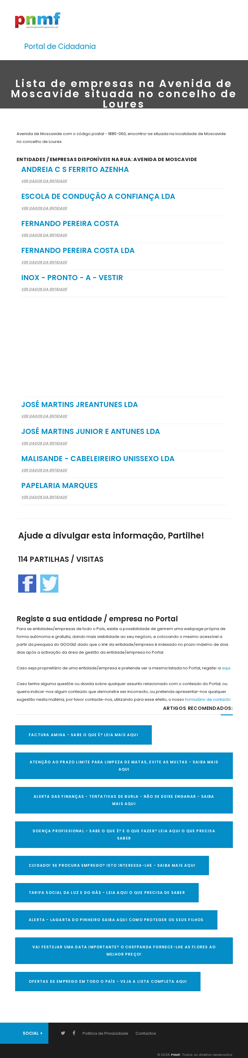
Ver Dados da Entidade (44, 180)
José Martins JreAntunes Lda (79, 404)
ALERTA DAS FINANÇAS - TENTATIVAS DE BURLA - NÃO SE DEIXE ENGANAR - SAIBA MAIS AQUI (124, 800)
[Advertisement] (124, 343)
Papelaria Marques (59, 485)
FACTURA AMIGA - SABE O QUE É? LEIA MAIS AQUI (83, 734)
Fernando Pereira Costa (70, 223)
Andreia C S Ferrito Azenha (75, 169)
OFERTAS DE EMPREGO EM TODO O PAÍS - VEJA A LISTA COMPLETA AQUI (108, 981)
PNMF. (175, 1054)
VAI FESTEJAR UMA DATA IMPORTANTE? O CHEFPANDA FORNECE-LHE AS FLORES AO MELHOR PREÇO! (124, 950)
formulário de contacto (208, 699)
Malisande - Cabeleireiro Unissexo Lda (98, 459)
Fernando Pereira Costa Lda (78, 250)
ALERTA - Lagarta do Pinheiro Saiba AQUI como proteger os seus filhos (116, 919)
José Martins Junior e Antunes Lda (90, 431)
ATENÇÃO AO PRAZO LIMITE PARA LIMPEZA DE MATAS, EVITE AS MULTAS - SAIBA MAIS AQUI (124, 765)
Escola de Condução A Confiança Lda (98, 196)
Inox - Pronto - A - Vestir (72, 278)
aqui (226, 668)
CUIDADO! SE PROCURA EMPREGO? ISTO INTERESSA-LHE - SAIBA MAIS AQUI (112, 865)
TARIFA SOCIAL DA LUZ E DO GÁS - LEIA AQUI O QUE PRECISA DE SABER (107, 892)
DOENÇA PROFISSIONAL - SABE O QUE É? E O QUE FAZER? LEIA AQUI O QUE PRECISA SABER (124, 834)
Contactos (145, 1033)
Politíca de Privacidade (105, 1033)
